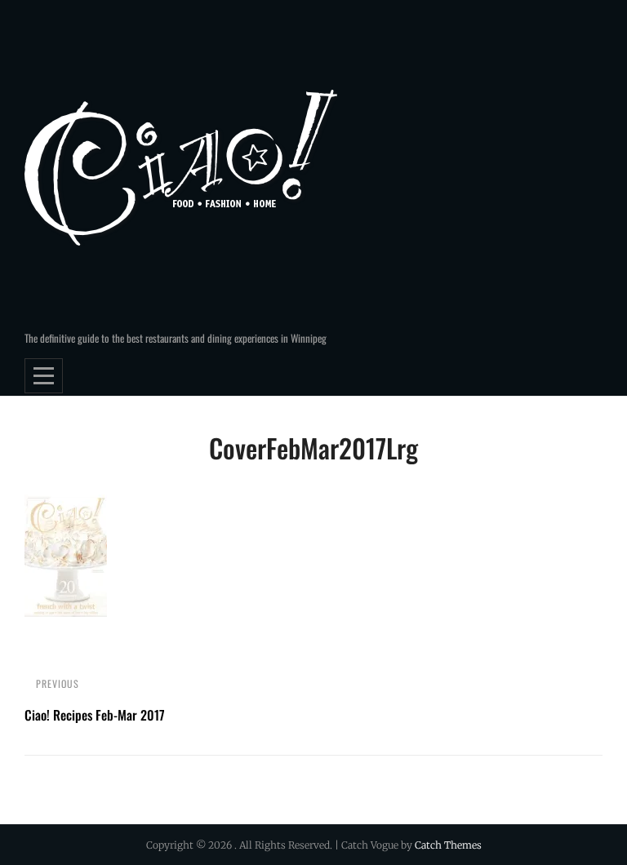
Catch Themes (448, 845)
